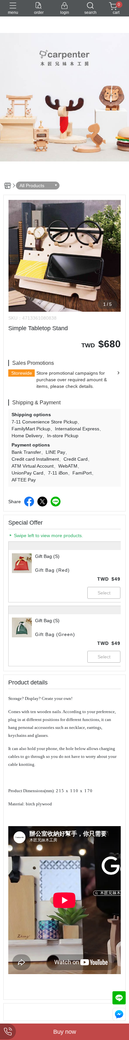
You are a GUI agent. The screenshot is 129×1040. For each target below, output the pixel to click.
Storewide (21, 373)
